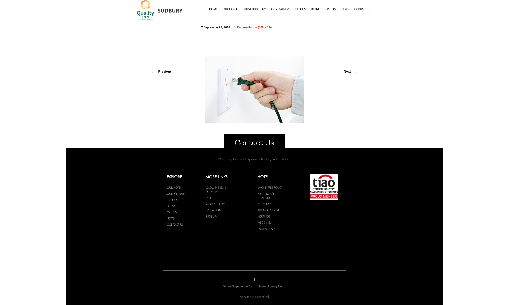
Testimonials (266, 228)
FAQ (208, 198)
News (345, 9)
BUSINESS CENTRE (268, 210)
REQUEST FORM (215, 204)
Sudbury (212, 216)
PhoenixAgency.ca (269, 286)
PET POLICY (264, 204)
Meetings (263, 216)
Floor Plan (213, 210)
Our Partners (280, 9)
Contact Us (362, 9)
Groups (300, 9)
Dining (315, 9)
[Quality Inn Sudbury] (166, 12)
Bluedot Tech (262, 296)
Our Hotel (230, 9)
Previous (161, 71)
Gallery (331, 9)
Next (351, 71)
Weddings (264, 222)
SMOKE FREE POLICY (270, 187)
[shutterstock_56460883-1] (254, 89)
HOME (213, 9)
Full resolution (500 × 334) (255, 27)
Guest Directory (254, 9)
